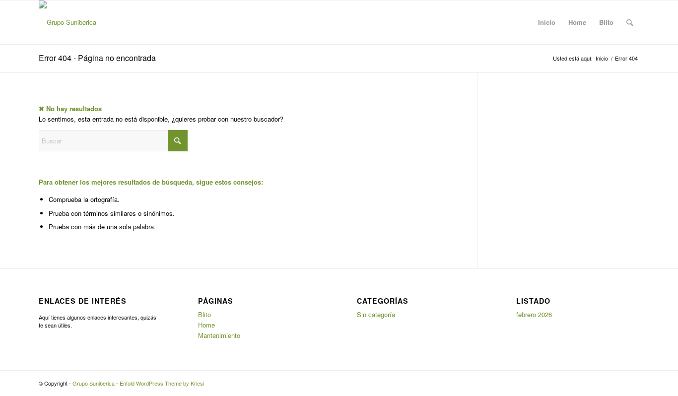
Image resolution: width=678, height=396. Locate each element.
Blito (606, 22)
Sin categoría (376, 314)
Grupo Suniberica (93, 383)
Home (577, 22)
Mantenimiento (219, 335)
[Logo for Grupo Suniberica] (67, 22)
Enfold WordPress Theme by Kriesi (162, 383)
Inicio (546, 22)
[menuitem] (629, 22)
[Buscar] (629, 22)
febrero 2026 (534, 314)
